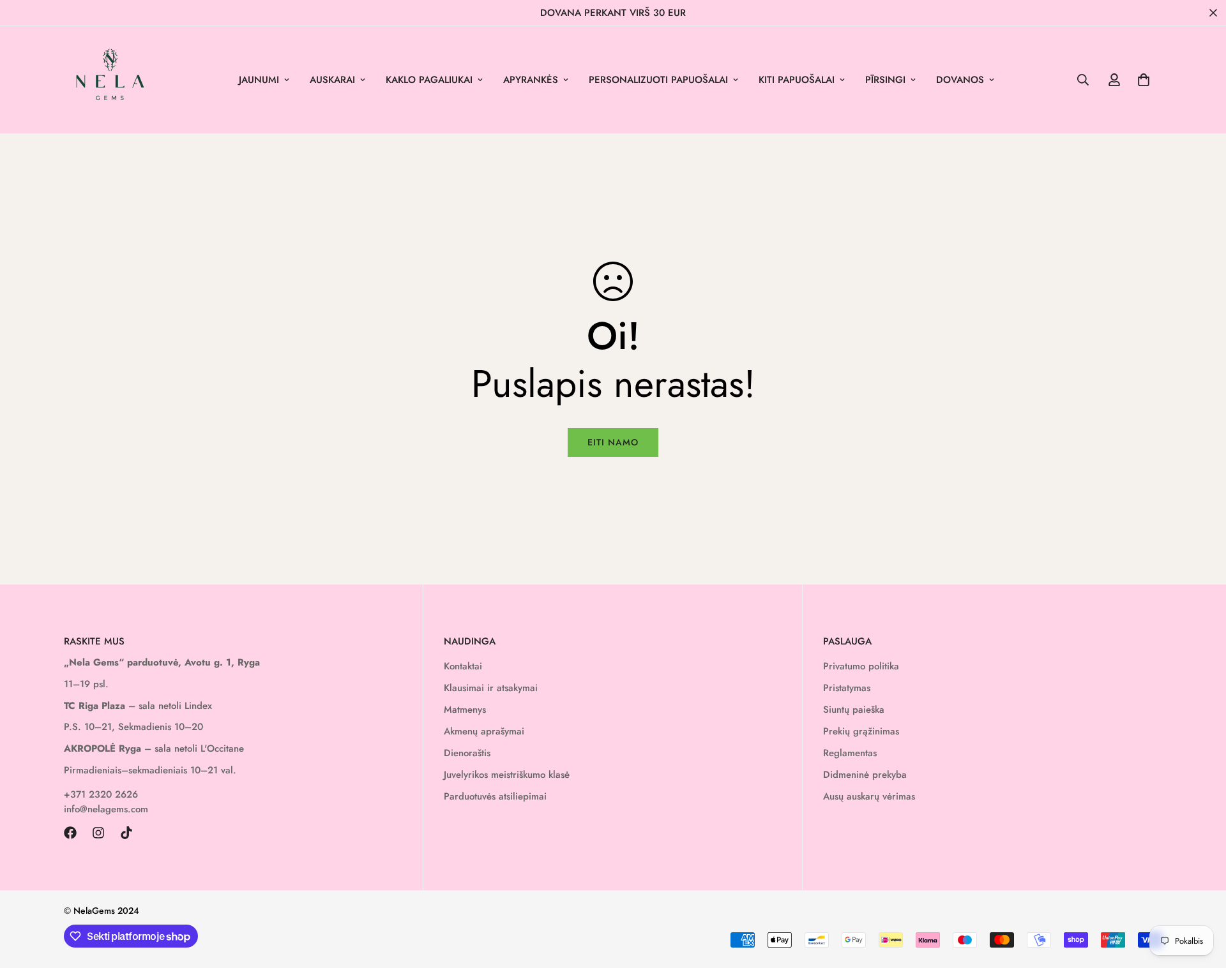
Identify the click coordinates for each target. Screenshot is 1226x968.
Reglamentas (850, 753)
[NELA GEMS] (110, 79)
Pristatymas (846, 688)
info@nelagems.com (106, 809)
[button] (1143, 79)
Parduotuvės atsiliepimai (495, 796)
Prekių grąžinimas (861, 731)
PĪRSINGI (885, 80)
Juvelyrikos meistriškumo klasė (507, 775)
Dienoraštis (467, 753)
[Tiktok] (126, 832)
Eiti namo (613, 442)
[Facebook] (70, 832)
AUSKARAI (332, 80)
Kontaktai (463, 666)
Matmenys (465, 710)
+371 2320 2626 (101, 794)
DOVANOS (960, 80)
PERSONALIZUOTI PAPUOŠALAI (658, 80)
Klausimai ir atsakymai (491, 688)
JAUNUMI (259, 80)
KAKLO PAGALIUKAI (429, 80)
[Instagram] (98, 832)
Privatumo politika (861, 666)
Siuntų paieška (853, 710)
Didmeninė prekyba (865, 775)
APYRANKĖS (530, 80)
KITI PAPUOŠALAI (797, 80)
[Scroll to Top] (1201, 898)
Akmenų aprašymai (484, 731)
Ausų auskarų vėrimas (869, 796)
